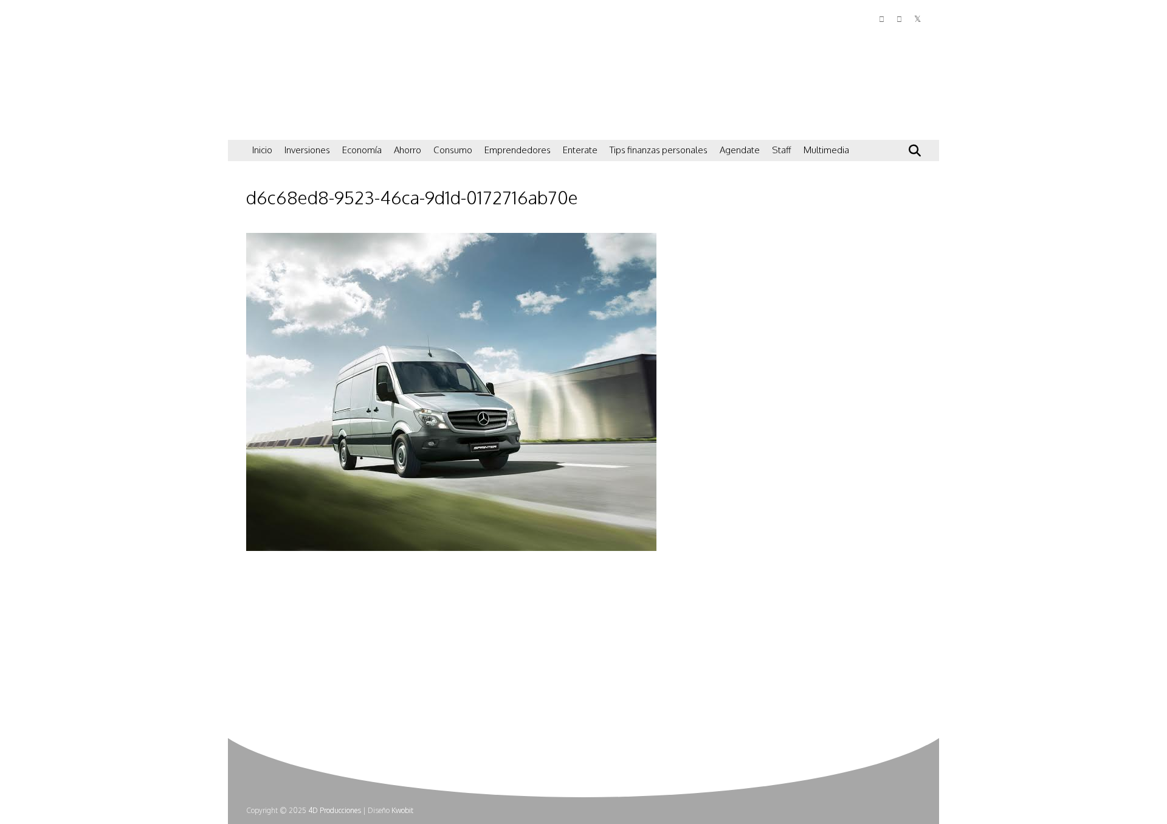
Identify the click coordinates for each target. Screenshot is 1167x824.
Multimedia (826, 150)
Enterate (580, 150)
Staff (781, 150)
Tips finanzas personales (658, 150)
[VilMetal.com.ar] (307, 125)
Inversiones (307, 150)
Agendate (740, 150)
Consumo (452, 150)
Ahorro (407, 150)
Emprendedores (517, 150)
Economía (362, 150)
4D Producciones (334, 810)
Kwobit (402, 810)
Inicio (262, 150)
